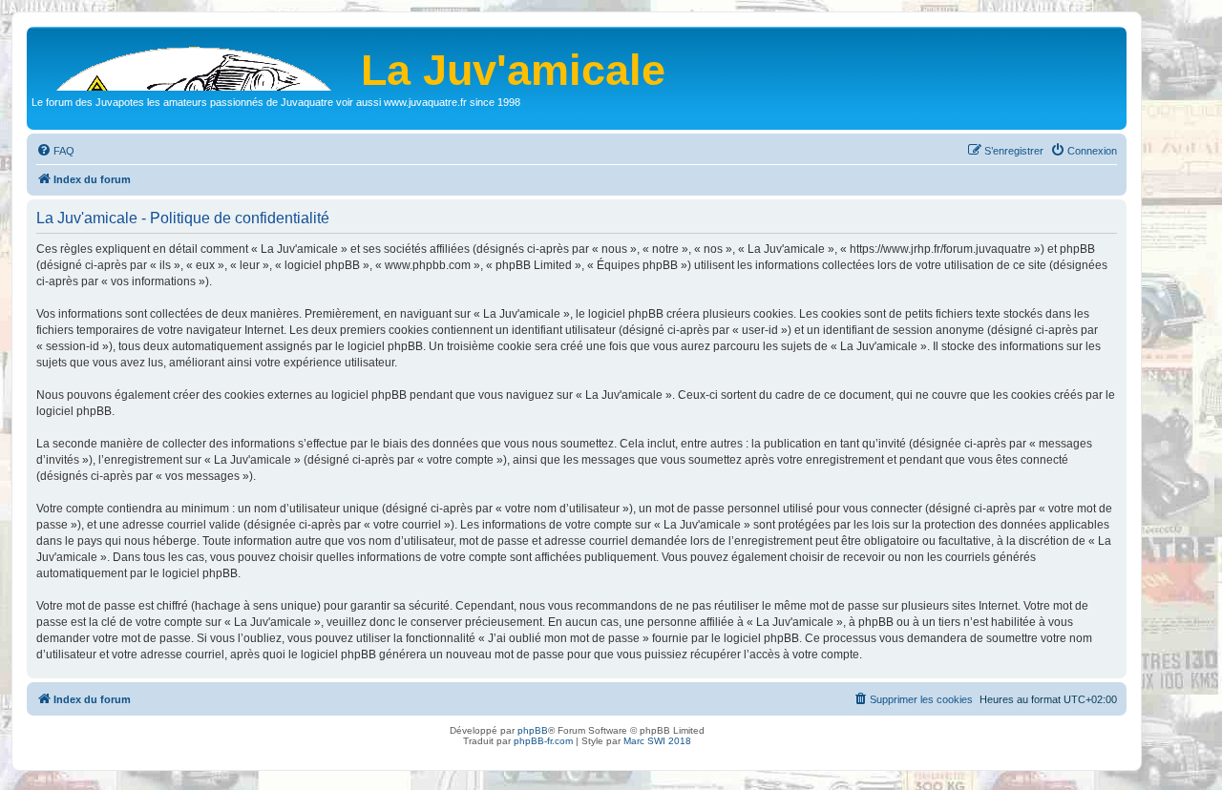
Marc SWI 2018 (657, 741)
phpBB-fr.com (543, 741)
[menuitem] (55, 150)
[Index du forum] (196, 62)
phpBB (532, 730)
